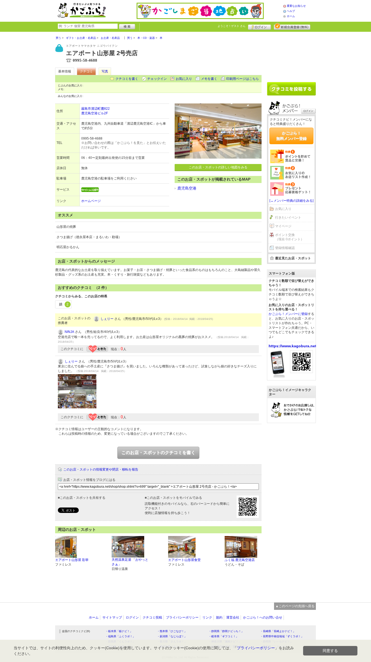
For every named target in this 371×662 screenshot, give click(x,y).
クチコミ (86, 71)
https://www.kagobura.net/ (293, 346)
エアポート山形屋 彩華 (72, 560)
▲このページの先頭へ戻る (295, 606)
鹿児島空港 (186, 188)
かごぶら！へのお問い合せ (262, 617)
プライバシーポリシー (182, 617)
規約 (219, 617)
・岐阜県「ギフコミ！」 (223, 636)
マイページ (283, 226)
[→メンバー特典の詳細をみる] (291, 201)
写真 (105, 71)
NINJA (69, 332)
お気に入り (184, 79)
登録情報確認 (285, 248)
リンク (207, 617)
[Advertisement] (291, 54)
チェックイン (157, 79)
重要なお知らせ (296, 5)
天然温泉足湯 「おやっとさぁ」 (130, 562)
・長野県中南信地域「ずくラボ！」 (282, 636)
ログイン (259, 26)
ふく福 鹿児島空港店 (240, 560)
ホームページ (91, 201)
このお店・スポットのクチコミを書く (158, 452)
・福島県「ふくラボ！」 (120, 636)
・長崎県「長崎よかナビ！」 (277, 631)
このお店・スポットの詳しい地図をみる (218, 167)
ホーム (291, 16)
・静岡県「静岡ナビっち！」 (226, 631)
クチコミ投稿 (152, 617)
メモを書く (209, 79)
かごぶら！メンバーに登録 (288, 314)
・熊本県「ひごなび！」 (172, 631)
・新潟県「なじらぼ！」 (172, 636)
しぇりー (107, 319)
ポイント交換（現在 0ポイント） (289, 237)
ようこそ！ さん (232, 25)
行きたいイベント (288, 217)
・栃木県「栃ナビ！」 (119, 631)
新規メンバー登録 (292, 26)
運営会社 (232, 617)
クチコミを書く (126, 79)
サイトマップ (112, 617)
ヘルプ (291, 11)
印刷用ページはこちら (242, 79)
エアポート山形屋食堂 (184, 560)
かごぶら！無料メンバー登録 (291, 136)
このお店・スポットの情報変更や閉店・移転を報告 (100, 469)
